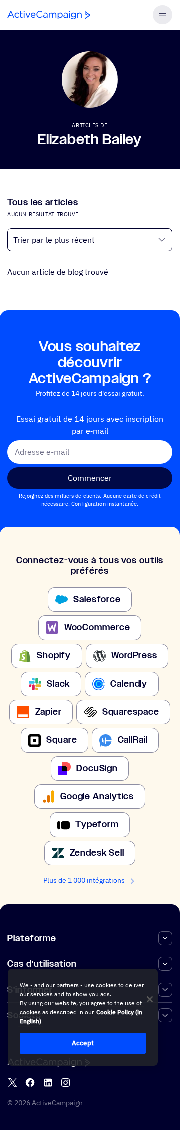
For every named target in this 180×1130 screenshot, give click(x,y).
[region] (83, 1017)
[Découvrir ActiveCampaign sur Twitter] (13, 1083)
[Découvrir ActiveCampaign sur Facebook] (30, 1083)
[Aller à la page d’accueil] (49, 15)
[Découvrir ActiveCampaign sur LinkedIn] (48, 1083)
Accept (83, 1043)
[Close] (150, 999)
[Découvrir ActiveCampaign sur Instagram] (65, 1083)
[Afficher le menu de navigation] (162, 15)
